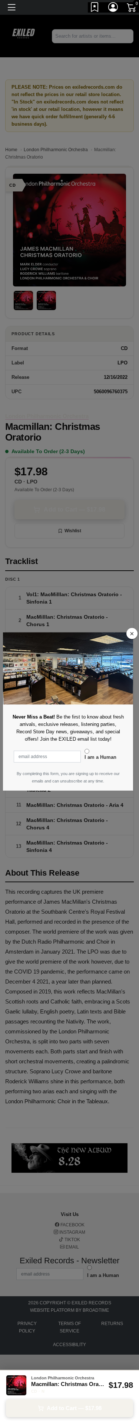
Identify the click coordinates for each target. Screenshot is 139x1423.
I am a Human (100, 757)
